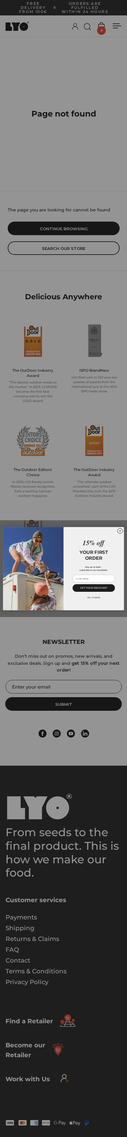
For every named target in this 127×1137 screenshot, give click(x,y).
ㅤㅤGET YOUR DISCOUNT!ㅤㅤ (93, 587)
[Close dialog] (120, 531)
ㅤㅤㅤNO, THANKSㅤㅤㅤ (93, 597)
